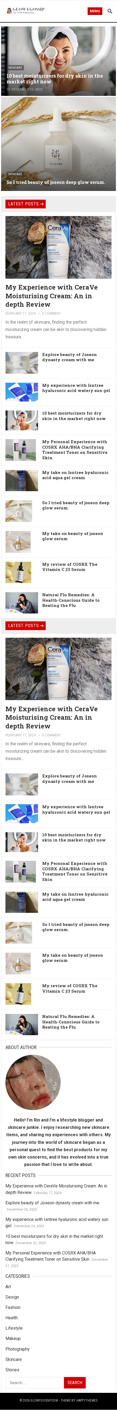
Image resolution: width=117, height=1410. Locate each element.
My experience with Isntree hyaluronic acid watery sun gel (76, 387)
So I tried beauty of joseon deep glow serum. (56, 182)
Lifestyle (14, 1328)
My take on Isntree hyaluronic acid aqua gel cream (75, 475)
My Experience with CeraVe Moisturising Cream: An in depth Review (51, 295)
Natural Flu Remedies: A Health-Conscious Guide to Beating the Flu (71, 600)
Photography (17, 1349)
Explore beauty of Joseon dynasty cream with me (69, 357)
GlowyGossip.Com (44, 1400)
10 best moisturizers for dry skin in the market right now (55, 78)
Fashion (12, 1307)
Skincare (15, 67)
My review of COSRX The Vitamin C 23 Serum (69, 566)
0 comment (51, 313)
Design (12, 1297)
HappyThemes (87, 1400)
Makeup (13, 1338)
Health (11, 1317)
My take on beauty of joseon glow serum (72, 536)
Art (8, 1286)
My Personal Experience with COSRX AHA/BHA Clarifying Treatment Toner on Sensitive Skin (74, 449)
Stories (12, 1369)
